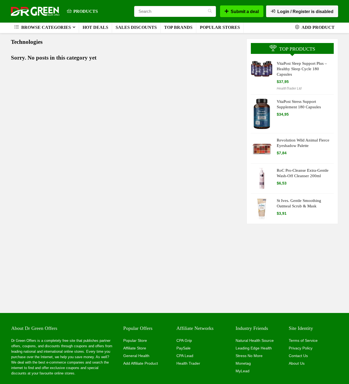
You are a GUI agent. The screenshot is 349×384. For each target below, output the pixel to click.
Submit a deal (245, 11)
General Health (136, 356)
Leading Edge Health (254, 348)
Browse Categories (45, 27)
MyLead (242, 371)
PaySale (183, 348)
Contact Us (298, 356)
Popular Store (135, 340)
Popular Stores (220, 27)
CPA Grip (184, 340)
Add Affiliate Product (140, 363)
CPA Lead (184, 356)
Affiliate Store (134, 348)
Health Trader (188, 363)
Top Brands (178, 27)
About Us (297, 363)
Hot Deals (95, 27)
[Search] (210, 11)
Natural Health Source (255, 340)
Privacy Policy (300, 348)
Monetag (243, 363)
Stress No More (249, 356)
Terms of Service (303, 340)
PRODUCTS (85, 11)
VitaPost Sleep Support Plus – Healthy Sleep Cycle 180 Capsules (302, 68)
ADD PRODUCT (318, 27)
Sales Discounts (136, 27)
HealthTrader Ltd (289, 88)
